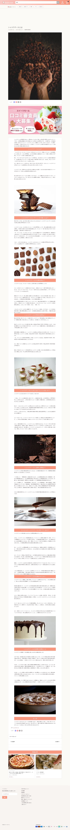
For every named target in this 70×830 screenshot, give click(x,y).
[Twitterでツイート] (18, 102)
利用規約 (23, 792)
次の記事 (57, 741)
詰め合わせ (40, 6)
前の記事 (13, 741)
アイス (36, 6)
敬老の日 (20, 6)
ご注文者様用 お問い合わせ (26, 802)
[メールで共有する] (20, 102)
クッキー (37, 770)
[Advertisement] (35, 16)
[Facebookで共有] (14, 102)
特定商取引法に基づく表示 (26, 795)
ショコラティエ (11, 29)
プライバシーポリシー (25, 794)
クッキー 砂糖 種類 (39, 772)
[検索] (58, 2)
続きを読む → (11, 776)
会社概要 (23, 790)
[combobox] (36, 2)
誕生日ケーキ (26, 6)
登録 (4, 797)
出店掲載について (24, 801)
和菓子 (31, 6)
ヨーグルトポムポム (12, 770)
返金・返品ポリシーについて (26, 799)
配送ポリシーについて (25, 797)
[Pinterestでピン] (16, 102)
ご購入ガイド (23, 804)
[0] (66, 2)
